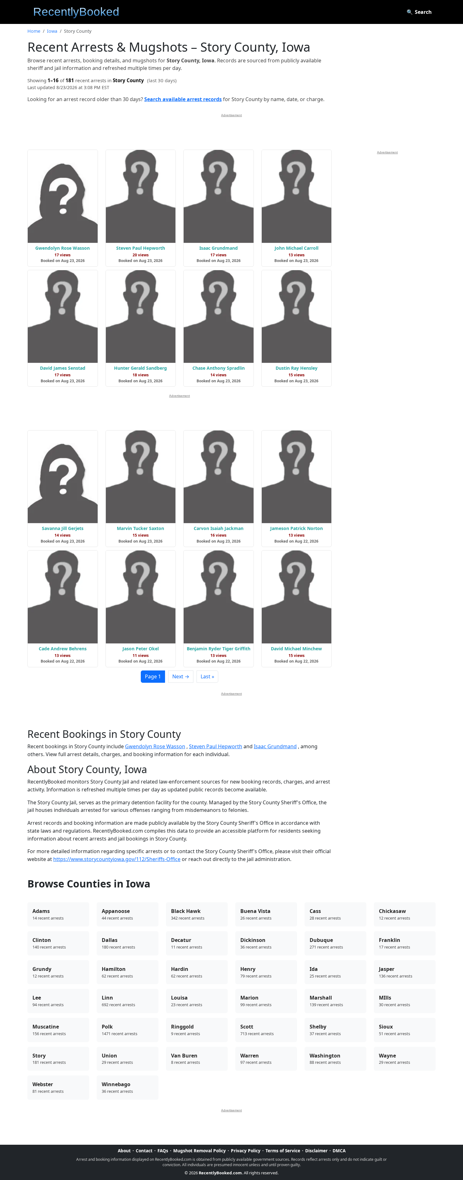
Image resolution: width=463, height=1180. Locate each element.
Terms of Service (283, 1151)
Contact (144, 1151)
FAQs (162, 1151)
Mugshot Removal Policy (199, 1151)
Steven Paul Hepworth (215, 746)
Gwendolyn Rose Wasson (155, 746)
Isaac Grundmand (275, 746)
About (124, 1151)
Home (33, 31)
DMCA (339, 1151)
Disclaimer (316, 1151)
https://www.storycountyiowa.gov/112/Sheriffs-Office (116, 859)
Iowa (52, 31)
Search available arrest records (183, 99)
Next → (180, 676)
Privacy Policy (245, 1151)
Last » (207, 676)
